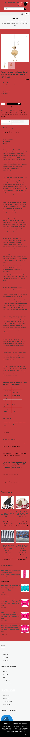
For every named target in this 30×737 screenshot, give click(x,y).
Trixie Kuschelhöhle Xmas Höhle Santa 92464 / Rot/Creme (22, 513)
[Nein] (28, 729)
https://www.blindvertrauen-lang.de (11, 446)
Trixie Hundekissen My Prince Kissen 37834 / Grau (8, 546)
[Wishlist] (20, 4)
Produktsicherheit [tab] (17, 121)
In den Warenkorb (12, 104)
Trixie (5, 116)
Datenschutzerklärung (8, 684)
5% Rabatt (20, 21)
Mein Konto (5, 654)
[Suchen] (25, 9)
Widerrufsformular (7, 704)
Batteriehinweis (6, 681)
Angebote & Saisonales (12, 21)
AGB (4, 677)
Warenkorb (5, 657)
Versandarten (6, 432)
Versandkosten (14, 82)
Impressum (5, 674)
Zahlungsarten (6, 695)
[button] (26, 36)
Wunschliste (5, 660)
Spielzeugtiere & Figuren (7, 112)
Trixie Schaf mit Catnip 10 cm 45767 (11, 474)
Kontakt (4, 651)
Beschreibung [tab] (6, 121)
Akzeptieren (7, 734)
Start (4, 21)
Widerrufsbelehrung (7, 701)
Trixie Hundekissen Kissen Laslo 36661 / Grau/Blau (22, 546)
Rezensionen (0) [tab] (6, 124)
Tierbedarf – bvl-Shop (15, 2)
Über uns (5, 671)
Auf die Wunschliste (6, 107)
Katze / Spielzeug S (14, 114)
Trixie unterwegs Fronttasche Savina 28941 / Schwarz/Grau (7, 513)
